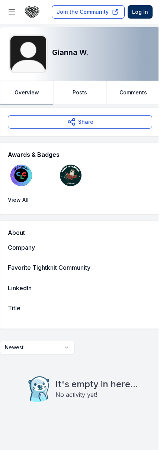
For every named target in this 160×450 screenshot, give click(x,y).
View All (18, 200)
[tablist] (80, 92)
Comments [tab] (133, 92)
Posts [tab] (80, 92)
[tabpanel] (80, 269)
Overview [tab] (27, 92)
